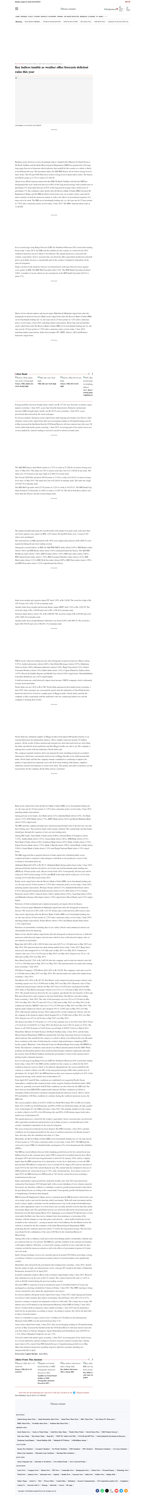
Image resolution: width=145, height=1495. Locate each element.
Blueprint (52, 16)
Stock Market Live (23, 1432)
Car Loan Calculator (120, 1449)
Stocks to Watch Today (40, 1432)
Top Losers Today (23, 1436)
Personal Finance (108, 1470)
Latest (30, 16)
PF (97, 16)
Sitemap (44, 1485)
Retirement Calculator (103, 1449)
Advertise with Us (33, 1485)
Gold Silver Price (99, 21)
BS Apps (69, 1485)
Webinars (83, 16)
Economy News (78, 1474)
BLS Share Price (86, 21)
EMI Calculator (74, 1449)
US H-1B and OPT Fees (86, 1436)
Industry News (33, 1474)
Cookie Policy (61, 1481)
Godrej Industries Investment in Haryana (111, 1436)
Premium (24, 16)
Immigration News (82, 1470)
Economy (91, 16)
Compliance (124, 1481)
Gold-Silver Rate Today (59, 1432)
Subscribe (53, 1485)
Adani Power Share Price (69, 1419)
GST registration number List (107, 1481)
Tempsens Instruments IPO (52, 21)
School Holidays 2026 (44, 1440)
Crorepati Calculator (42, 1449)
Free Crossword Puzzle (77, 1461)
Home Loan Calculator (25, 1453)
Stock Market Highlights (32, 21)
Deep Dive (50, 1436)
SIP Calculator (88, 1449)
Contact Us (21, 1485)
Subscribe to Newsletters (43, 1461)
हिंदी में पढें (127, 1)
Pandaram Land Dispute (25, 1440)
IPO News (55, 1470)
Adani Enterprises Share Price (48, 1419)
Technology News (122, 1470)
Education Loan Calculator (44, 1453)
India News (22, 63)
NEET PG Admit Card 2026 (66, 1436)
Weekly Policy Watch (76, 1432)
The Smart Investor (71, 16)
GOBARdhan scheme (79, 1440)
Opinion (60, 16)
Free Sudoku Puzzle (60, 1461)
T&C (40, 1481)
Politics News (99, 1474)
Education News (45, 1474)
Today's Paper (22, 1481)
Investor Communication (86, 1481)
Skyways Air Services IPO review (119, 21)
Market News (45, 1470)
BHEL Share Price (23, 1423)
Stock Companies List (24, 1461)
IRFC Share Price (87, 1419)
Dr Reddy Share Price (39, 1423)
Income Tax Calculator (25, 1449)
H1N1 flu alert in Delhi (71, 21)
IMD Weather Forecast (109, 1432)
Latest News (21, 1470)
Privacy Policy (49, 1481)
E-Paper (37, 16)
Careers (61, 1485)
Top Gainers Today (38, 1436)
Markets (44, 16)
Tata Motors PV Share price (105, 1419)
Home (18, 16)
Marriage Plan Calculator (65, 1453)
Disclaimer (71, 1481)
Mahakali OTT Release (61, 1440)
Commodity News (68, 1470)
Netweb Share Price (92, 1432)
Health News (66, 1474)
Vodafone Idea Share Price (59, 1423)
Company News (33, 1470)
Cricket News (95, 1470)
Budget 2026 (111, 1474)
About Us (32, 1481)
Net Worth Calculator (59, 1449)
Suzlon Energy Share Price (26, 1419)
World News (21, 1474)
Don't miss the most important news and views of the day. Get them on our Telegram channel (54, 1392)
